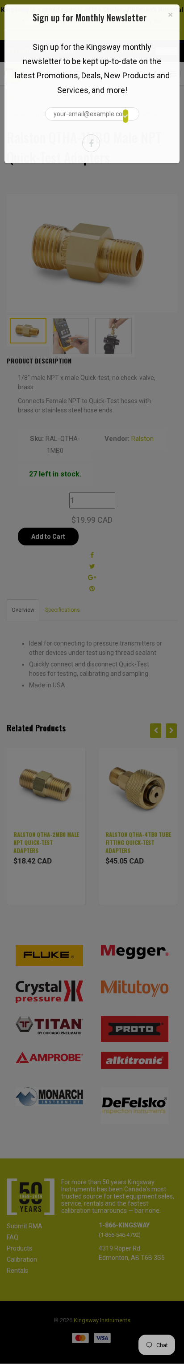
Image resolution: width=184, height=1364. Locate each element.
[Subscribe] (125, 116)
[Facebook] (91, 143)
